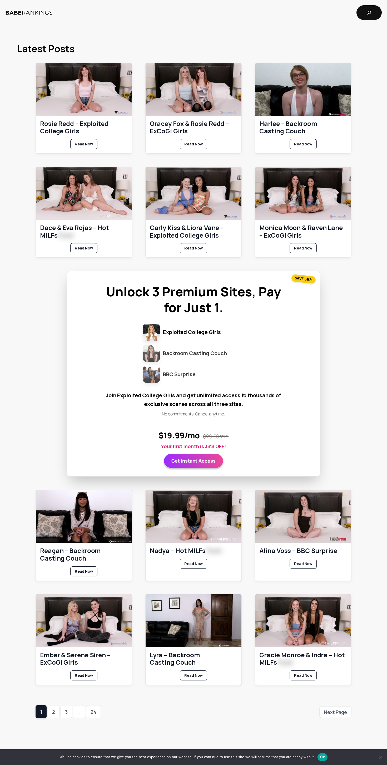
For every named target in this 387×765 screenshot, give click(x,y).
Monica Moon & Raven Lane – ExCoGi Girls (301, 231)
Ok (322, 757)
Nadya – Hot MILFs (185, 551)
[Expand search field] (369, 12)
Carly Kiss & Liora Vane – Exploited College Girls (187, 231)
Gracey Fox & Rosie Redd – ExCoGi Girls (189, 127)
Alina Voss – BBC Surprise (298, 551)
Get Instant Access (193, 461)
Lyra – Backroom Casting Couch (175, 658)
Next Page (335, 712)
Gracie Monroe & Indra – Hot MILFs (302, 658)
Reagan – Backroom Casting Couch (70, 554)
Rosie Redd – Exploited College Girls (74, 127)
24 (93, 712)
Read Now (86, 145)
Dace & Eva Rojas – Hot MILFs (74, 231)
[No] (380, 757)
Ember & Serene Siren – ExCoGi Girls (75, 658)
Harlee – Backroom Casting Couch (288, 127)
